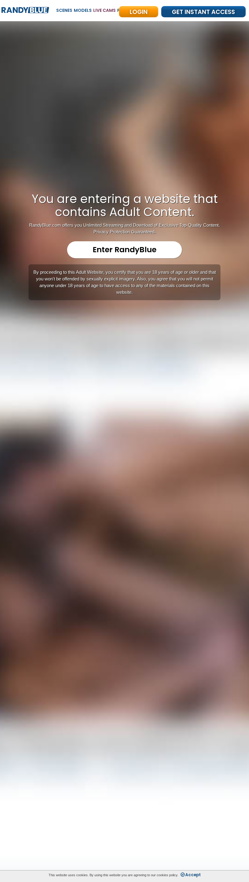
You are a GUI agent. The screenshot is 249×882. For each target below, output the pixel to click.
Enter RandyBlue (124, 249)
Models (83, 10)
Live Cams (104, 10)
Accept (193, 875)
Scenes (64, 10)
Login (139, 12)
